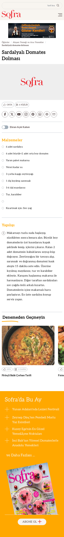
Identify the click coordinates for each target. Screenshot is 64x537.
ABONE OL (29, 521)
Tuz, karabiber (14, 194)
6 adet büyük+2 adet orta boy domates (27, 154)
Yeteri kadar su (14, 167)
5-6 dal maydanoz (15, 188)
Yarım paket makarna (17, 160)
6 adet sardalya (14, 147)
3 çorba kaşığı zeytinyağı (19, 174)
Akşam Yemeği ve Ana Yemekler (28, 42)
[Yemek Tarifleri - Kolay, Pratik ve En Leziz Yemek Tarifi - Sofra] (11, 14)
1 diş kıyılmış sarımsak (18, 181)
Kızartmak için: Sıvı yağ (19, 208)
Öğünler (6, 42)
